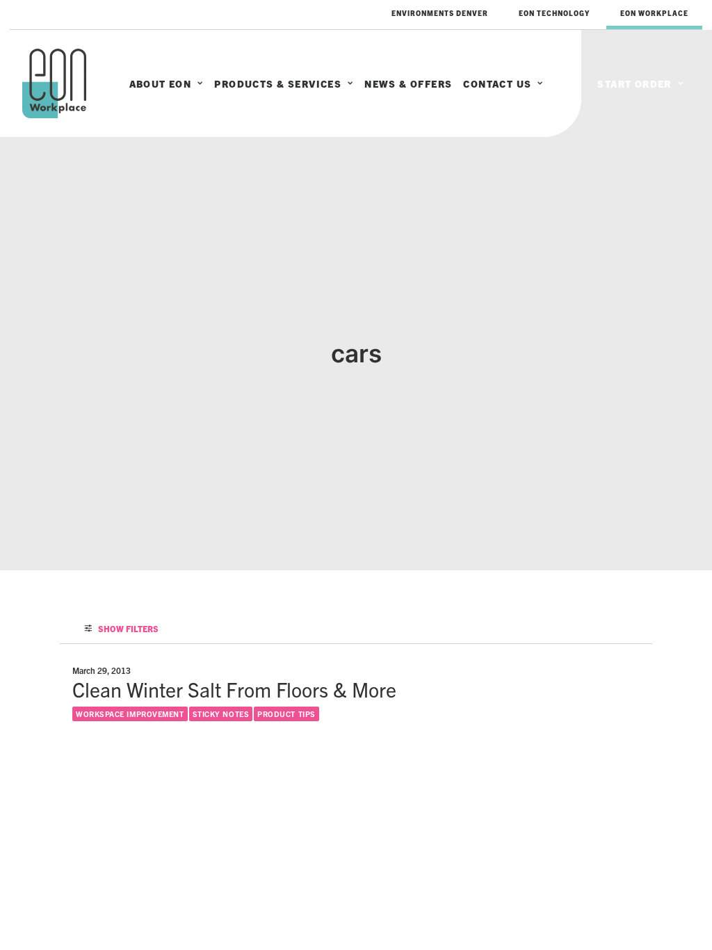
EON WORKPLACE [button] (654, 12)
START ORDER (634, 83)
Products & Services (277, 83)
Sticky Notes (221, 713)
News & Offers (408, 83)
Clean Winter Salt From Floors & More (234, 689)
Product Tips (286, 713)
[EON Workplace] (54, 83)
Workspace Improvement (130, 713)
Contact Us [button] (497, 83)
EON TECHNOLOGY (554, 12)
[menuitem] (440, 13)
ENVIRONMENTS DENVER (439, 12)
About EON (160, 83)
